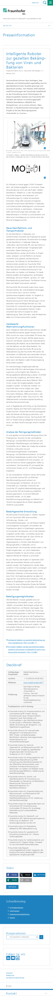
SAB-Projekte (14, 911)
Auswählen (41, 937)
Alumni (12, 918)
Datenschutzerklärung (15, 978)
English (35, 3)
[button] (12, 875)
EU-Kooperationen (16, 907)
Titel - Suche (44, 2)
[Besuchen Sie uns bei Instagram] (18, 958)
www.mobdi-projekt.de (32, 683)
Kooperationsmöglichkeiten (20, 914)
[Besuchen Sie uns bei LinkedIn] (8, 958)
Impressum (10, 975)
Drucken (12, 887)
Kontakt (9, 973)
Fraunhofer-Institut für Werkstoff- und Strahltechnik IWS (22, 18)
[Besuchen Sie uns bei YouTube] (13, 958)
